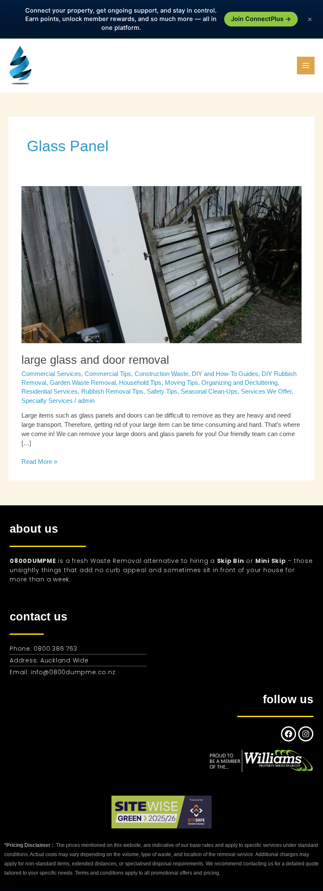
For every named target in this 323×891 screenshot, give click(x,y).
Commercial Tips (108, 374)
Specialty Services (47, 400)
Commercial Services (51, 374)
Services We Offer (266, 391)
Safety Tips (162, 391)
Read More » (39, 461)
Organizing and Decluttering (239, 382)
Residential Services (49, 391)
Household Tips (140, 382)
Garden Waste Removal (83, 382)
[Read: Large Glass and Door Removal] (161, 264)
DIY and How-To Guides (225, 374)
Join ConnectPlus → (261, 19)
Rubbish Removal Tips (112, 391)
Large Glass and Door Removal (95, 359)
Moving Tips (181, 382)
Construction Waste (161, 374)
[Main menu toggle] (306, 65)
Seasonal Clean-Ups (209, 391)
